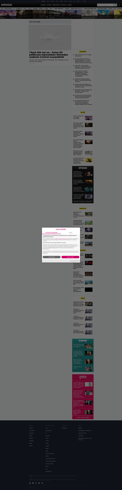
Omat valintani (52, 257)
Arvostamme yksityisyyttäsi (51, 232)
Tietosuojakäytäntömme (74, 260)
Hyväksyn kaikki (70, 257)
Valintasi (70, 232)
